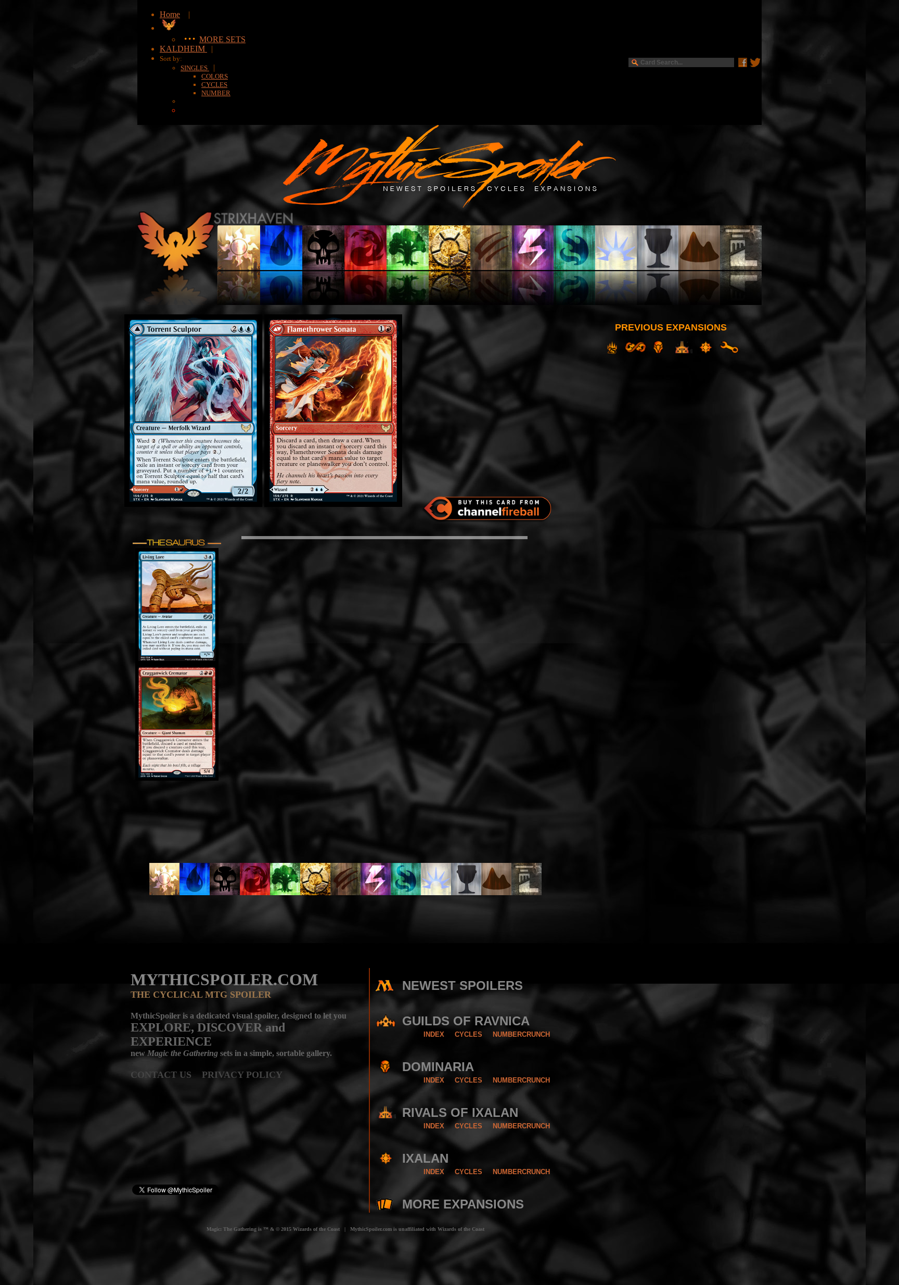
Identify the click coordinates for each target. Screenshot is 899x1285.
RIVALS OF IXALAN (460, 1112)
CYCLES (214, 84)
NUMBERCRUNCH (521, 1034)
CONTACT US (166, 1075)
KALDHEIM (183, 48)
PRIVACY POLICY (242, 1075)
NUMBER (215, 93)
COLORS (214, 76)
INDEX (433, 1034)
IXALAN (425, 1158)
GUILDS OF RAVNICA (466, 1021)
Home (170, 14)
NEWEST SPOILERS (462, 985)
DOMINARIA (438, 1067)
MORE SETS (222, 39)
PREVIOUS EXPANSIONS (671, 327)
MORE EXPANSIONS (463, 1204)
